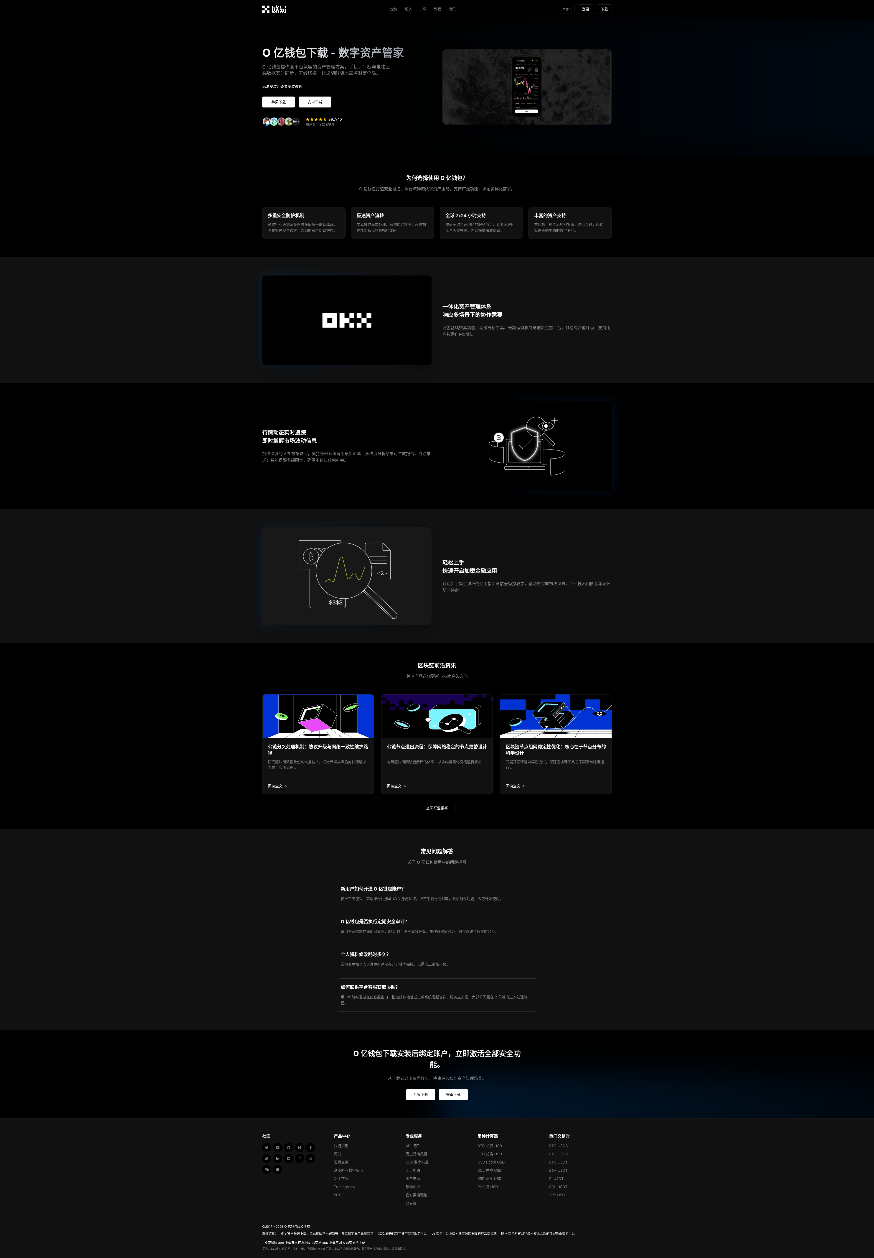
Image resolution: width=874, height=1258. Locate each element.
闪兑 (337, 1154)
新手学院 (341, 1178)
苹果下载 (278, 102)
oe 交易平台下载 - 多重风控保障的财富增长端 (464, 1233)
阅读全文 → (277, 786)
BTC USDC (558, 1145)
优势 (393, 9)
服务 (408, 9)
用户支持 (413, 1178)
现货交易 (341, 1162)
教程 (437, 9)
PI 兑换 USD (488, 1186)
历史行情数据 (416, 1154)
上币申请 (413, 1170)
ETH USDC (558, 1154)
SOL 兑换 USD (490, 1170)
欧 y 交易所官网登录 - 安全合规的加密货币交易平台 (538, 1233)
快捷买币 (341, 1145)
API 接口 (413, 1145)
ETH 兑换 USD (490, 1154)
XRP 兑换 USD (490, 1178)
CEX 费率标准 (417, 1162)
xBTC (338, 1195)
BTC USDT (558, 1162)
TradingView (344, 1186)
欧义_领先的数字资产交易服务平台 (402, 1233)
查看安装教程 (291, 86)
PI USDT (556, 1178)
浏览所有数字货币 (348, 1170)
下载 (604, 9)
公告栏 (411, 1203)
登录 (585, 9)
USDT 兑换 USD (491, 1162)
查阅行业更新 (437, 808)
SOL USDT (558, 1186)
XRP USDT (558, 1195)
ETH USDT (558, 1170)
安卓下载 (315, 102)
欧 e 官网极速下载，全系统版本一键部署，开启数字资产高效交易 (326, 1233)
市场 (423, 9)
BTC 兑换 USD (490, 1145)
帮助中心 (413, 1186)
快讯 (452, 9)
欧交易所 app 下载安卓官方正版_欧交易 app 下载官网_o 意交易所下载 (314, 1242)
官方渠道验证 (416, 1195)
